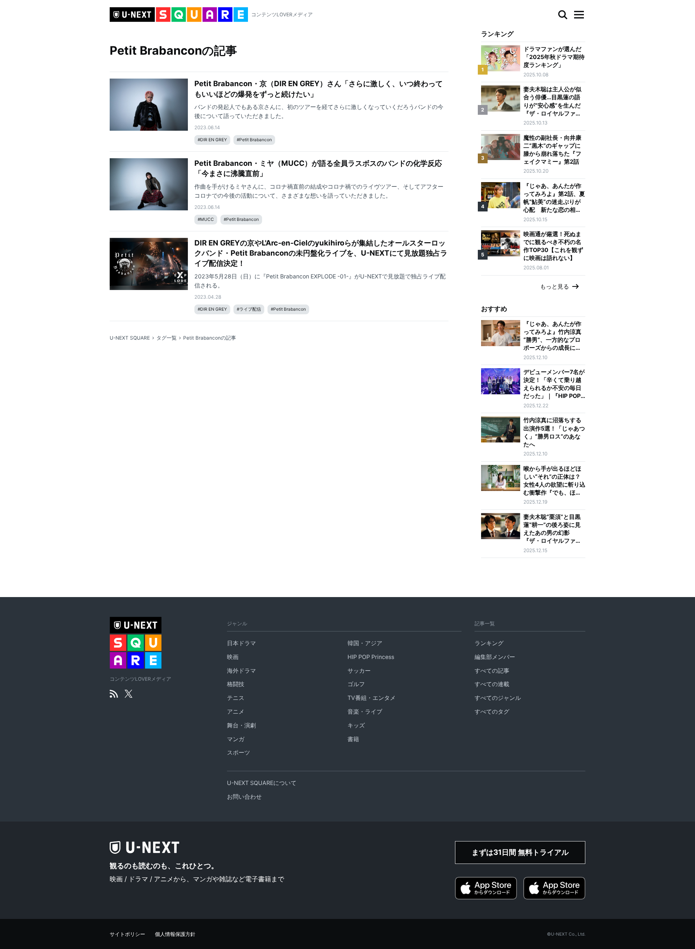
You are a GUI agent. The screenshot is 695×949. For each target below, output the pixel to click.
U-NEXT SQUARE (130, 338)
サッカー (359, 670)
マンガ (235, 739)
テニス (235, 697)
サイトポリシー (127, 934)
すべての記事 (492, 670)
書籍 (353, 739)
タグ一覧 (166, 338)
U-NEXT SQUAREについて (261, 783)
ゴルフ (356, 684)
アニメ (235, 711)
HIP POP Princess (371, 657)
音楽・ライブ (365, 711)
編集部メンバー (495, 657)
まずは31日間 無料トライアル (520, 852)
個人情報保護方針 (175, 934)
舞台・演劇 (241, 725)
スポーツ (238, 752)
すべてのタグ (492, 711)
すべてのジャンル (498, 697)
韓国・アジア (365, 643)
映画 (233, 657)
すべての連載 (492, 684)
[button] (578, 14)
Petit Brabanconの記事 (209, 338)
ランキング (489, 643)
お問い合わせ (244, 796)
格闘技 (235, 684)
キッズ (356, 725)
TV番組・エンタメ (372, 697)
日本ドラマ (241, 643)
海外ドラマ (241, 670)
